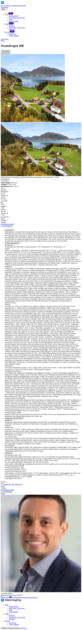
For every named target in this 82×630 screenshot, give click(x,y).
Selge (6, 14)
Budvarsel (9, 226)
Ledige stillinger (14, 36)
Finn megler (4, 7)
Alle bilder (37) (6, 53)
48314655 (6, 597)
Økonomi (8, 453)
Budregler (12, 29)
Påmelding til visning (7, 224)
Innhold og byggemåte (12, 243)
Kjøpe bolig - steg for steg (17, 27)
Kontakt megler (14, 16)
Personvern (23, 628)
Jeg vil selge (4, 5)
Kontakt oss (12, 34)
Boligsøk (11, 26)
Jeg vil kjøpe (12, 5)
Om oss (7, 32)
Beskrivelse (9, 230)
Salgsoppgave (6, 51)
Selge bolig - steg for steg (17, 18)
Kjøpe (7, 24)
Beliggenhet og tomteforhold (14, 418)
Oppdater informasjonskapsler (10, 628)
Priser (10, 19)
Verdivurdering (21, 5)
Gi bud (3, 226)
